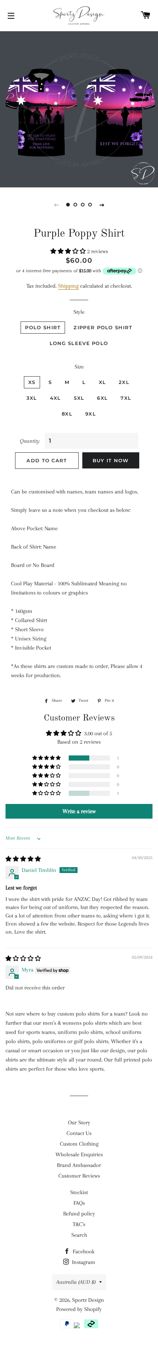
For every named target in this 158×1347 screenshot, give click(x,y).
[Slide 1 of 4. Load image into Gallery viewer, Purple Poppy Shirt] (68, 204)
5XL (79, 398)
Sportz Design (88, 1300)
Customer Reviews (79, 1175)
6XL (102, 398)
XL (102, 382)
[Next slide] (102, 205)
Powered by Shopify (79, 1309)
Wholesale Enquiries (79, 1154)
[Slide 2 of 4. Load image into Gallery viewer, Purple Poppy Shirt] (75, 204)
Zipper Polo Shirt (102, 327)
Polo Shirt (43, 327)
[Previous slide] (56, 205)
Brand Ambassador (79, 1165)
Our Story (79, 1122)
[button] (68, 251)
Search (79, 1235)
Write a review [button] (79, 811)
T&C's (79, 1224)
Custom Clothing (79, 1144)
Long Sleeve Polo (79, 343)
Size (79, 366)
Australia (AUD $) (76, 1282)
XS (32, 382)
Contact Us (79, 1133)
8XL (67, 414)
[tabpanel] (79, 108)
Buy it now (111, 460)
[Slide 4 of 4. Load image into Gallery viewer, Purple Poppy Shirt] (90, 204)
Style (79, 312)
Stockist (79, 1192)
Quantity (30, 441)
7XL (126, 398)
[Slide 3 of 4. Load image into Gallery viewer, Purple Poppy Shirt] (82, 204)
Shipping (68, 286)
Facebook (82, 1251)
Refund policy (79, 1213)
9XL (90, 414)
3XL (31, 398)
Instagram (83, 1262)
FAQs (79, 1203)
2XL (124, 382)
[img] (23, 859)
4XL (55, 398)
